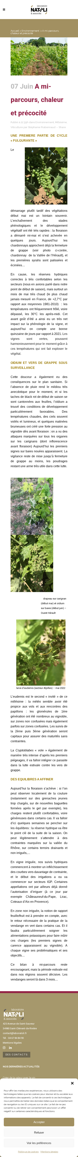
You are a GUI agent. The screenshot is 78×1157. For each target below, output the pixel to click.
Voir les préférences (39, 1143)
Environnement (30, 30)
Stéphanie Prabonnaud (41, 127)
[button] (72, 1083)
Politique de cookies (28, 1151)
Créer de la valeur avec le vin (19, 1077)
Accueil (15, 30)
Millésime (61, 122)
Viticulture (17, 127)
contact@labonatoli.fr (15, 1033)
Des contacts (16, 1054)
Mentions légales (49, 1151)
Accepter (39, 1122)
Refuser (39, 1132)
